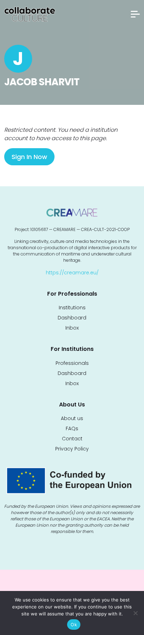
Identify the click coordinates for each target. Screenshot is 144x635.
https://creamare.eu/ (72, 272)
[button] (135, 14)
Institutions (72, 307)
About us (72, 418)
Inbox (72, 327)
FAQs (72, 428)
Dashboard (72, 317)
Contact (72, 438)
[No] (135, 612)
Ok (74, 624)
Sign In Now (29, 156)
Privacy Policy (72, 448)
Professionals (72, 363)
